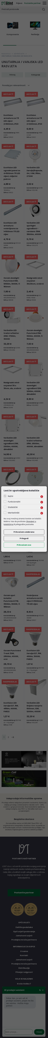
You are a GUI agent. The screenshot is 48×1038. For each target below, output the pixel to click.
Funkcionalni (14, 501)
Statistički (13, 507)
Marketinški (13, 512)
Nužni (10, 496)
